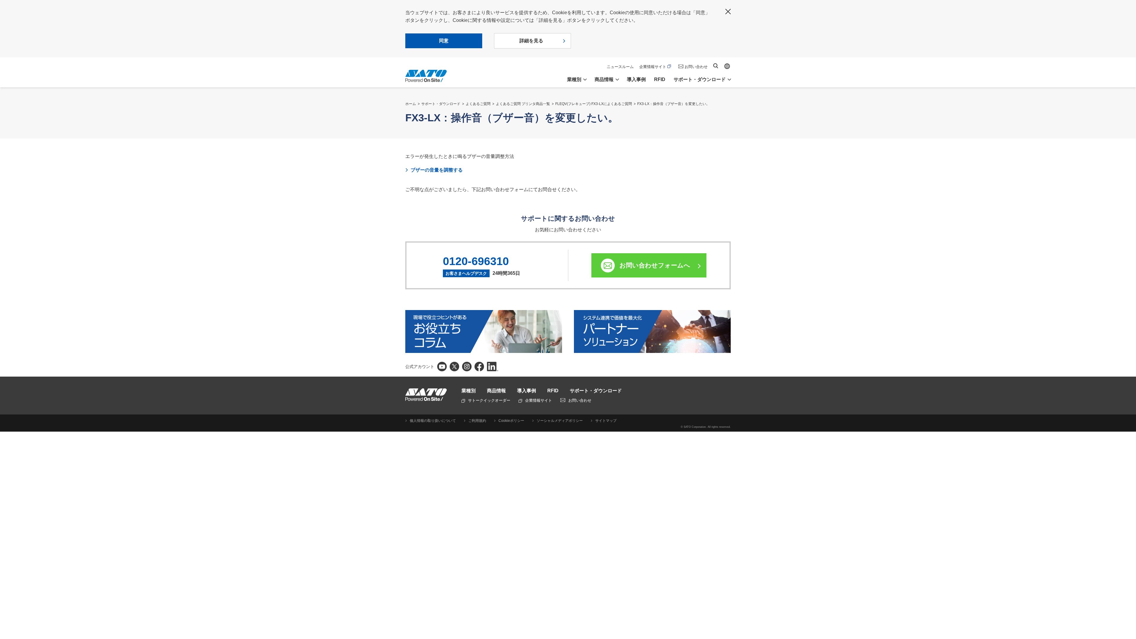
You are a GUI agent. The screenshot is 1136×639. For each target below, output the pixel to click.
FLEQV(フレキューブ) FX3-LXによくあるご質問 (593, 104)
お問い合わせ (696, 66)
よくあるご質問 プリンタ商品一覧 (523, 104)
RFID (659, 79)
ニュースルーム (620, 66)
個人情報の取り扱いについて (433, 421)
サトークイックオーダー (489, 400)
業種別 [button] (574, 79)
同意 (443, 40)
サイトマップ (606, 421)
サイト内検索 (715, 65)
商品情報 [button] (604, 79)
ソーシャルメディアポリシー (560, 421)
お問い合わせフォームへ (654, 265)
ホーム (410, 104)
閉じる (728, 11)
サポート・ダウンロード (440, 104)
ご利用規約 (477, 421)
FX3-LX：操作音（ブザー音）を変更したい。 (673, 104)
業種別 (469, 390)
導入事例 (636, 79)
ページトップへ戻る (1128, 619)
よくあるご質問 (478, 104)
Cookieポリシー (511, 421)
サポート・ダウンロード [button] (700, 79)
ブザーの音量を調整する (437, 169)
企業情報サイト (652, 66)
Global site (727, 66)
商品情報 (496, 390)
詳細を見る (531, 40)
